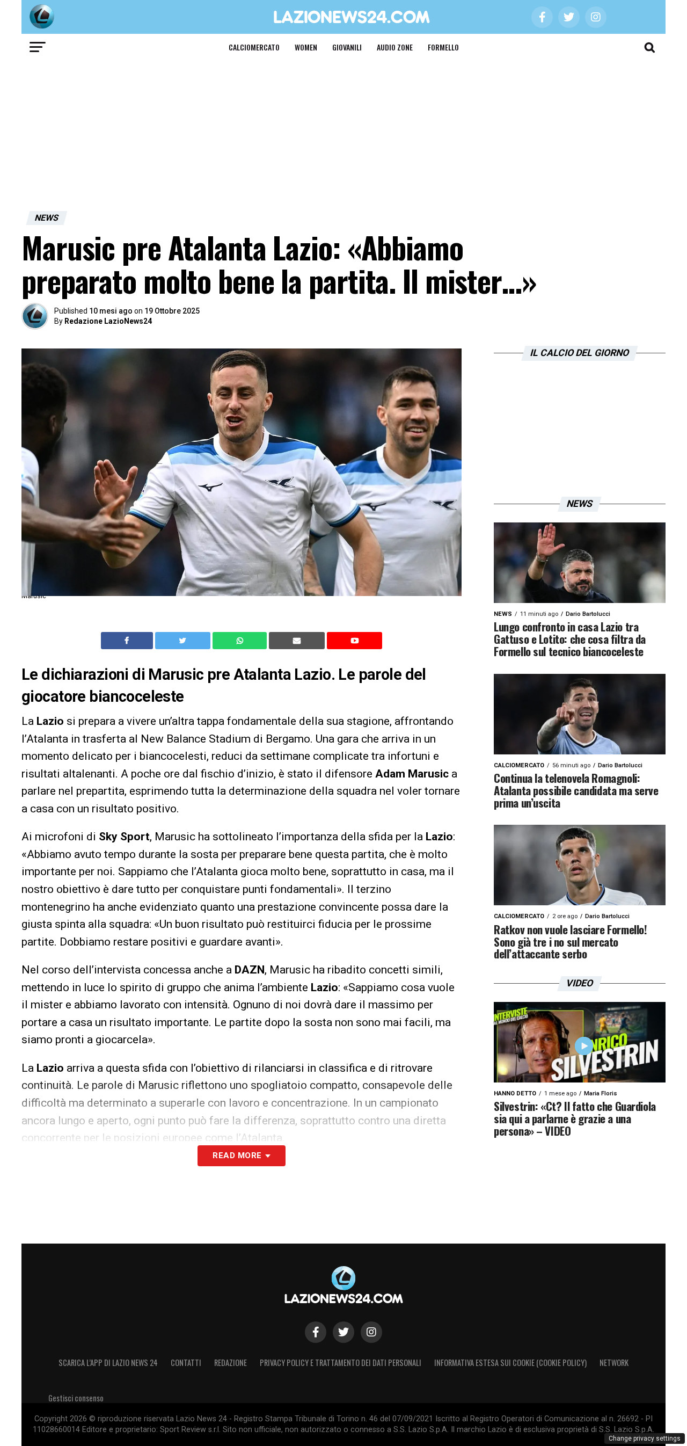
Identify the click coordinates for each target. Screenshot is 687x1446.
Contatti (186, 1362)
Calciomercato (254, 47)
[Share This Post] (241, 640)
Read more (237, 1155)
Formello (443, 47)
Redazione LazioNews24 (108, 321)
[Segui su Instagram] (371, 1332)
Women (306, 47)
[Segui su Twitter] (343, 1332)
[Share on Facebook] (128, 640)
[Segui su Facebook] (315, 1332)
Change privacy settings (645, 1438)
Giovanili (347, 47)
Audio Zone (395, 47)
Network (614, 1362)
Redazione (230, 1362)
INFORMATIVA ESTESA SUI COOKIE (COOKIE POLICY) (510, 1362)
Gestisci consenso (76, 1398)
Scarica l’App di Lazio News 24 (108, 1362)
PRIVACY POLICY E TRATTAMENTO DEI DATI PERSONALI (340, 1362)
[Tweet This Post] (184, 640)
